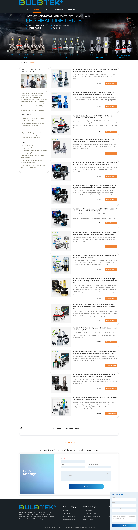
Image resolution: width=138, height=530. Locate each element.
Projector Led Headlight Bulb (92, 516)
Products (37, 9)
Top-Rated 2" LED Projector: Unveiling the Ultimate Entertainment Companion (32, 134)
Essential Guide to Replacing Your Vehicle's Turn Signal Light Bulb (33, 147)
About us (71, 9)
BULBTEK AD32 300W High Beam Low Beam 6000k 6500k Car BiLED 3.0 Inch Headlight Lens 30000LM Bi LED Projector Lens (95, 210)
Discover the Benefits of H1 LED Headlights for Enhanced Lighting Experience (34, 152)
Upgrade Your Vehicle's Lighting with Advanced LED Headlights (31, 162)
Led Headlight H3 (88, 511)
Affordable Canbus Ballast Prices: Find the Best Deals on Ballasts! (33, 129)
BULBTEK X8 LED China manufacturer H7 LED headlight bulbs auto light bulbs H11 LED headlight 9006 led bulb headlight (95, 70)
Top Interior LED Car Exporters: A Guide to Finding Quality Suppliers (32, 119)
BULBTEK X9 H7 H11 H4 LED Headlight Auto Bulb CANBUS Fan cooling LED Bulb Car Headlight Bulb (95, 329)
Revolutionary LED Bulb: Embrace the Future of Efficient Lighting (34, 157)
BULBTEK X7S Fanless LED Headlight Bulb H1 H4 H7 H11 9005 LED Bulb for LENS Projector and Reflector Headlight (95, 399)
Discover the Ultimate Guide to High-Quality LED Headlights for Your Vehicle (33, 124)
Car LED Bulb (67, 514)
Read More (99, 83)
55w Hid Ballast (88, 519)
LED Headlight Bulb (69, 519)
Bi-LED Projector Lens (69, 516)
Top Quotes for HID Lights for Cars (31, 138)
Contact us (59, 9)
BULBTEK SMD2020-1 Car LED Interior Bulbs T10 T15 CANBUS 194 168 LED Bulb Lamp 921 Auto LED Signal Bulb (94, 257)
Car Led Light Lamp (89, 514)
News (47, 9)
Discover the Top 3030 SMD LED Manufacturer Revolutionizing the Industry (34, 166)
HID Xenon (66, 511)
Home (26, 9)
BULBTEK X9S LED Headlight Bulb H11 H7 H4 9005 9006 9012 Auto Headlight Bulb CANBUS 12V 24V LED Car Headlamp (93, 117)
